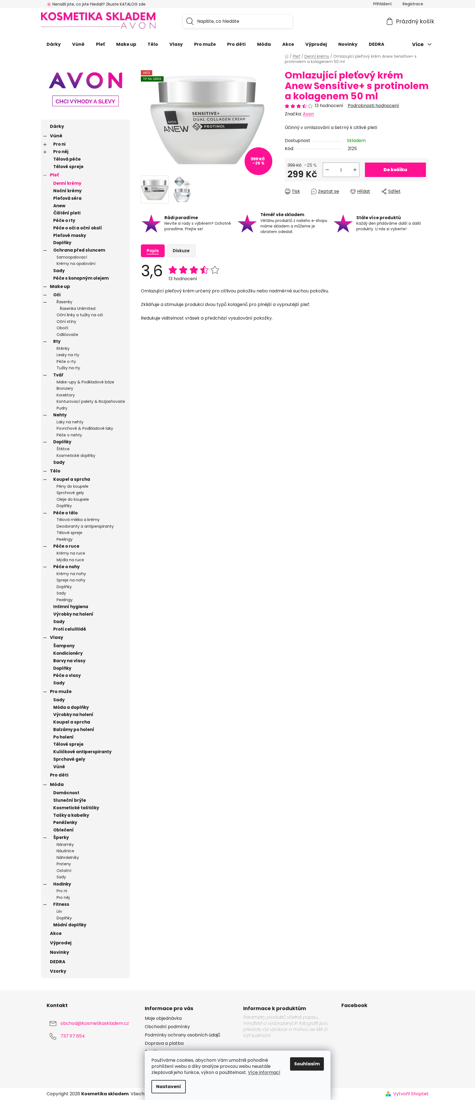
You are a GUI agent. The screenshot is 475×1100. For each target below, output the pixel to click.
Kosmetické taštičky (76, 808)
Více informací (264, 1072)
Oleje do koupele (73, 499)
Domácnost (66, 793)
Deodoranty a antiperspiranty (85, 526)
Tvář (58, 375)
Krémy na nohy (71, 573)
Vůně (56, 136)
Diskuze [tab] (181, 251)
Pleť (54, 175)
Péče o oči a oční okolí (77, 228)
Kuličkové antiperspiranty (82, 752)
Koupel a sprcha (71, 479)
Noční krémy (67, 191)
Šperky (61, 837)
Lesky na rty (68, 355)
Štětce (63, 449)
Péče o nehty (69, 435)
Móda (57, 784)
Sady (59, 271)
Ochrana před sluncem (79, 250)
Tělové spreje (68, 167)
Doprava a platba (164, 1043)
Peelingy (65, 539)
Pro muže (61, 691)
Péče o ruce (66, 546)
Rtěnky (63, 348)
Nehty (60, 415)
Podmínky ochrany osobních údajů (182, 1035)
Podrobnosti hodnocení (373, 106)
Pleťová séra (67, 198)
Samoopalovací (72, 257)
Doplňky (62, 243)
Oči (56, 295)
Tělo (55, 471)
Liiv (59, 911)
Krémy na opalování (76, 263)
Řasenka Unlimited (77, 308)
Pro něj (60, 152)
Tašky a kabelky (71, 815)
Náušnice (65, 851)
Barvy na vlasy (69, 661)
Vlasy (56, 637)
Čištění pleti (66, 213)
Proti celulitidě (69, 629)
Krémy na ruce (71, 553)
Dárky (57, 126)
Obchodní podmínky (167, 1027)
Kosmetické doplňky (76, 455)
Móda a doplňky (71, 707)
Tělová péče (67, 159)
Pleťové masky (69, 235)
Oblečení (63, 830)
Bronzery (65, 388)
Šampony (64, 646)
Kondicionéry (68, 653)
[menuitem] (53, 44)
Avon (308, 114)
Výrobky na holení (73, 614)
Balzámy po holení (73, 729)
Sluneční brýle (69, 800)
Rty (56, 341)
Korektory (66, 395)
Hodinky (62, 884)
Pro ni (59, 144)
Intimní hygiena (70, 607)
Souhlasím (307, 1064)
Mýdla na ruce (70, 560)
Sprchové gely (70, 492)
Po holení (63, 737)
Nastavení (168, 1086)
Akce (56, 933)
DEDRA (57, 962)
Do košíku (395, 169)
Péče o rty (64, 220)
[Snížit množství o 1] (327, 170)
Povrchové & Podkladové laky (85, 428)
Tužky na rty (68, 368)
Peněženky (65, 822)
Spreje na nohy (71, 580)
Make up (60, 286)
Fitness (61, 904)
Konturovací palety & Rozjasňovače (91, 401)
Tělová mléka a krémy (78, 519)
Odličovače (67, 334)
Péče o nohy (66, 567)
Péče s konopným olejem (81, 278)
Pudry (62, 408)
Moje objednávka (163, 1018)
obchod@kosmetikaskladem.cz (94, 1023)
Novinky (59, 952)
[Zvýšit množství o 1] (355, 170)
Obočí (62, 328)
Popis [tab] (153, 251)
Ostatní (64, 870)
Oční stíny (66, 321)
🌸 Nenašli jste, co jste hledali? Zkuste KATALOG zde (96, 4)
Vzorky (58, 971)
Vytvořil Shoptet (411, 1094)
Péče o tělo (65, 513)
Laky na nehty (70, 422)
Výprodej (61, 943)
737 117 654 (72, 1036)
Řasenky (64, 302)
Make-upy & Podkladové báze (85, 382)
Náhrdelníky (68, 857)
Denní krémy (67, 183)
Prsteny (64, 864)
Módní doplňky (69, 925)
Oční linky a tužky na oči (80, 315)
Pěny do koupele (72, 486)
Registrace (413, 4)
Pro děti (59, 775)
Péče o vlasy (67, 675)
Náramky (65, 844)
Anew (59, 206)
